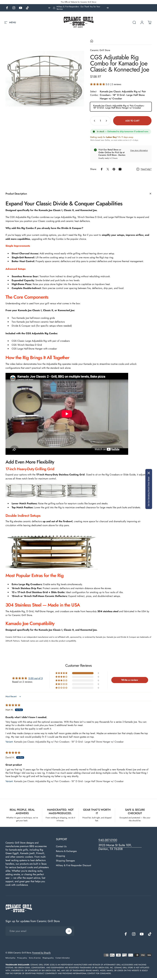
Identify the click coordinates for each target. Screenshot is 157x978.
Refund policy (10, 958)
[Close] (148, 473)
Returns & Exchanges (66, 851)
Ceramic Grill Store (100, 50)
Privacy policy (22, 958)
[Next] (107, 7)
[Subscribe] (69, 931)
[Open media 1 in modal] (45, 79)
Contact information (63, 958)
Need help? (146, 169)
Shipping (60, 856)
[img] (13, 705)
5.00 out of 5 (35, 678)
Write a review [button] (129, 680)
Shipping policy (48, 958)
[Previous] (49, 7)
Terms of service (35, 958)
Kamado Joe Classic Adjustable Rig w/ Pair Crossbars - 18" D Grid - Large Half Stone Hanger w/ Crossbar (119, 106)
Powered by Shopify (41, 952)
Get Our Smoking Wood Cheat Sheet (149, 491)
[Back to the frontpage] (91, 41)
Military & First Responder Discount (73, 865)
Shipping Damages (65, 860)
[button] (98, 84)
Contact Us (61, 846)
